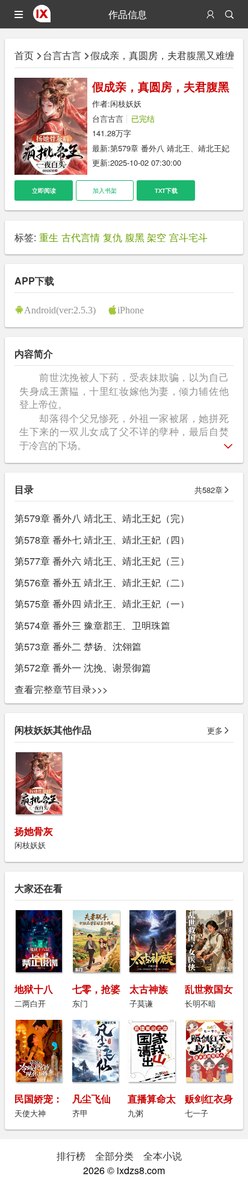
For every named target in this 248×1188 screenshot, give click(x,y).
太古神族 (148, 989)
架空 (156, 237)
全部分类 (114, 1156)
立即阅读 (44, 190)
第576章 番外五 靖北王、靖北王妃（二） (102, 582)
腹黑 (134, 237)
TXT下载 (166, 190)
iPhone (130, 310)
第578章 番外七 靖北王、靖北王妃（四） (102, 540)
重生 (48, 237)
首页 (24, 55)
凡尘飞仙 (91, 1098)
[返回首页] (42, 18)
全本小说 (162, 1156)
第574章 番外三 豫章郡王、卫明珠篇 (92, 625)
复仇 (112, 237)
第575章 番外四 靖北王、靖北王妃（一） (102, 604)
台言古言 (62, 55)
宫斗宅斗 (188, 237)
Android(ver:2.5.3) (60, 310)
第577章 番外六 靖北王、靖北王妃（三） (102, 561)
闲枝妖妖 (125, 103)
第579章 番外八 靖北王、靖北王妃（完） (102, 518)
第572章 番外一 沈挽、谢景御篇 (82, 667)
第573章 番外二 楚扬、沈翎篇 (77, 646)
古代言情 (80, 237)
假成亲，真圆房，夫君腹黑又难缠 (162, 55)
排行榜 (71, 1156)
